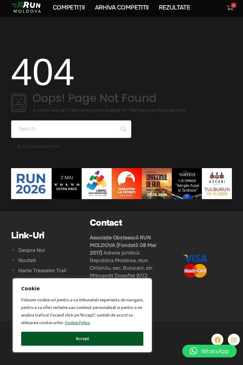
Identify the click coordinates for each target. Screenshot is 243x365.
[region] (82, 315)
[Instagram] (234, 340)
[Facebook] (217, 340)
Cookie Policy (77, 322)
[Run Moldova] (26, 7)
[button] (209, 351)
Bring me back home (37, 146)
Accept (82, 338)
